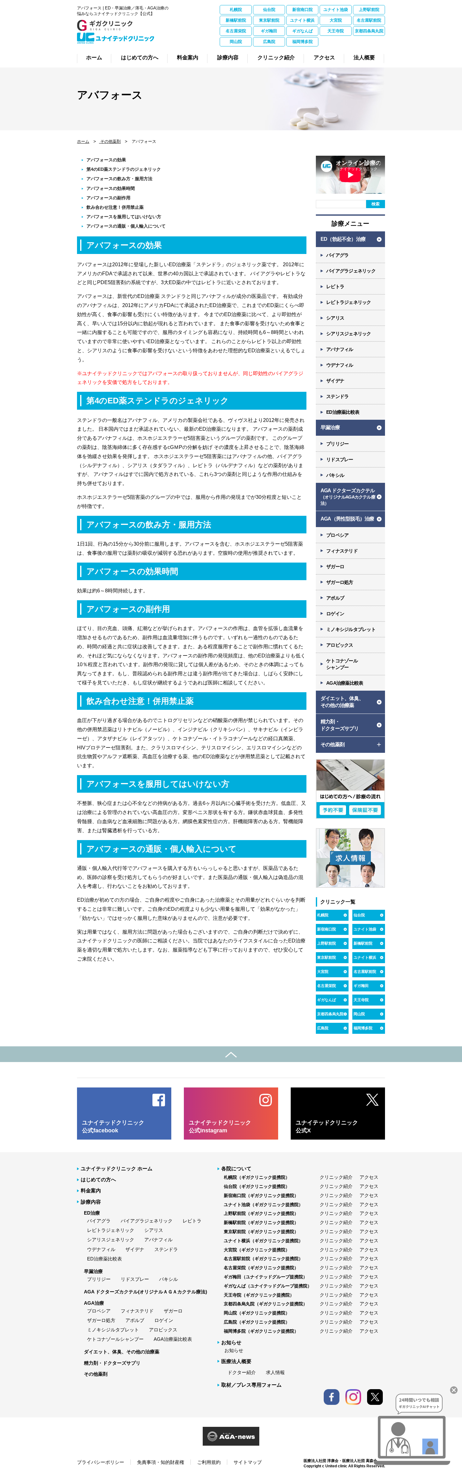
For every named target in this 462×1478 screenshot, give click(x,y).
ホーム (83, 141)
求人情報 (275, 1372)
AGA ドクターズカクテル (348, 497)
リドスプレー (339, 459)
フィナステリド (342, 550)
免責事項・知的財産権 (160, 1462)
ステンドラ (337, 396)
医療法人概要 (236, 1361)
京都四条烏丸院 (369, 31)
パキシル (335, 475)
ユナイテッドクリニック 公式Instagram (220, 1126)
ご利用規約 (209, 1462)
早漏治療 (330, 427)
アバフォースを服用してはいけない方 (123, 216)
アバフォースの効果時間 (110, 188)
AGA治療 (94, 1303)
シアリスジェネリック (348, 333)
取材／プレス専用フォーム (251, 1385)
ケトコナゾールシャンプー (115, 1339)
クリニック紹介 (336, 1177)
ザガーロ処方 (339, 582)
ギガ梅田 (269, 31)
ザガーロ (335, 566)
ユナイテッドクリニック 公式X (327, 1126)
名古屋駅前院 (369, 20)
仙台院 (269, 9)
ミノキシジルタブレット (351, 629)
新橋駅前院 (236, 20)
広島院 (269, 41)
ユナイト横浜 (302, 20)
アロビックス (339, 645)
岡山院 (236, 41)
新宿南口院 (302, 9)
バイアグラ (337, 255)
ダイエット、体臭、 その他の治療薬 (342, 702)
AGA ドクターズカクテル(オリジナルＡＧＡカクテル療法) (145, 1291)
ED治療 (92, 1213)
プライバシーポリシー (100, 1462)
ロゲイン (335, 613)
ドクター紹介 (242, 1372)
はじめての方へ (98, 1179)
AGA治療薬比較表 (344, 683)
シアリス (335, 318)
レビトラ (335, 286)
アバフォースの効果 (106, 159)
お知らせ (233, 1350)
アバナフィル (339, 349)
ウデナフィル (339, 365)
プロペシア (337, 535)
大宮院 (336, 20)
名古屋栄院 (236, 31)
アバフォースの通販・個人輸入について (126, 226)
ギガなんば (302, 31)
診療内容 (91, 1202)
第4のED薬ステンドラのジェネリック (123, 169)
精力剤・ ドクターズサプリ (340, 725)
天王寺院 (335, 31)
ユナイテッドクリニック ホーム (116, 1168)
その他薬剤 (110, 141)
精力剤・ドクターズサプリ (112, 1363)
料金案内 (91, 1190)
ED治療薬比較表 (342, 412)
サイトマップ (248, 1462)
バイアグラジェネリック (351, 270)
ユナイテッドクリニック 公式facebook (113, 1126)
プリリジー (337, 443)
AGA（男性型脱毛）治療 (347, 518)
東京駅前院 (269, 20)
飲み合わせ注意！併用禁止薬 (115, 207)
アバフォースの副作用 (108, 197)
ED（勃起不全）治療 (343, 239)
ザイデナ (335, 380)
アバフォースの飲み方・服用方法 (119, 178)
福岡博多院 (302, 41)
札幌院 (236, 9)
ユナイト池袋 (335, 9)
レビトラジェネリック (348, 302)
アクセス (369, 1177)
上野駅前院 (369, 9)
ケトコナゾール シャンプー (342, 664)
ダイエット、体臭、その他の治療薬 (121, 1351)
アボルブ (335, 598)
